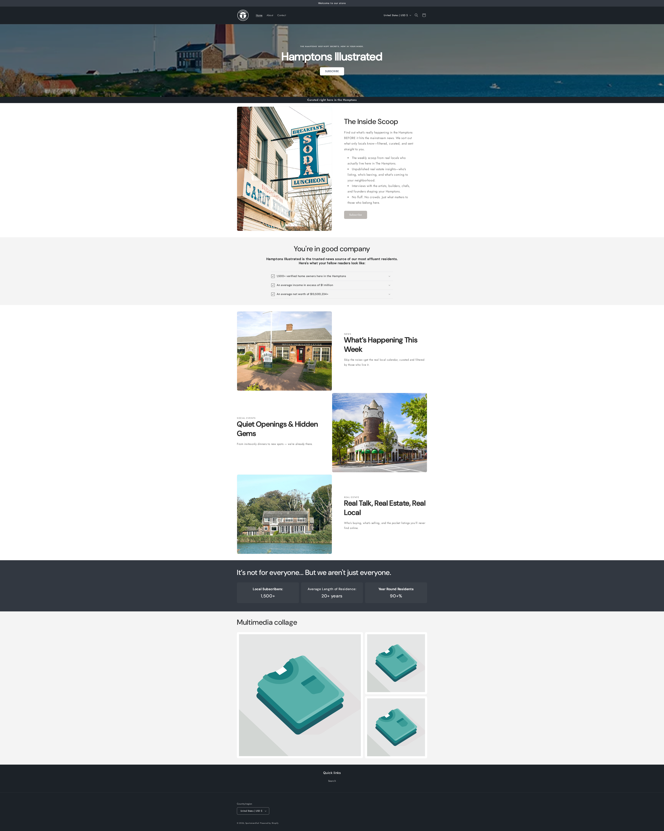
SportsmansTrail (252, 823)
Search (332, 781)
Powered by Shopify (269, 823)
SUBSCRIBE (332, 71)
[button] (416, 15)
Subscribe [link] (355, 215)
